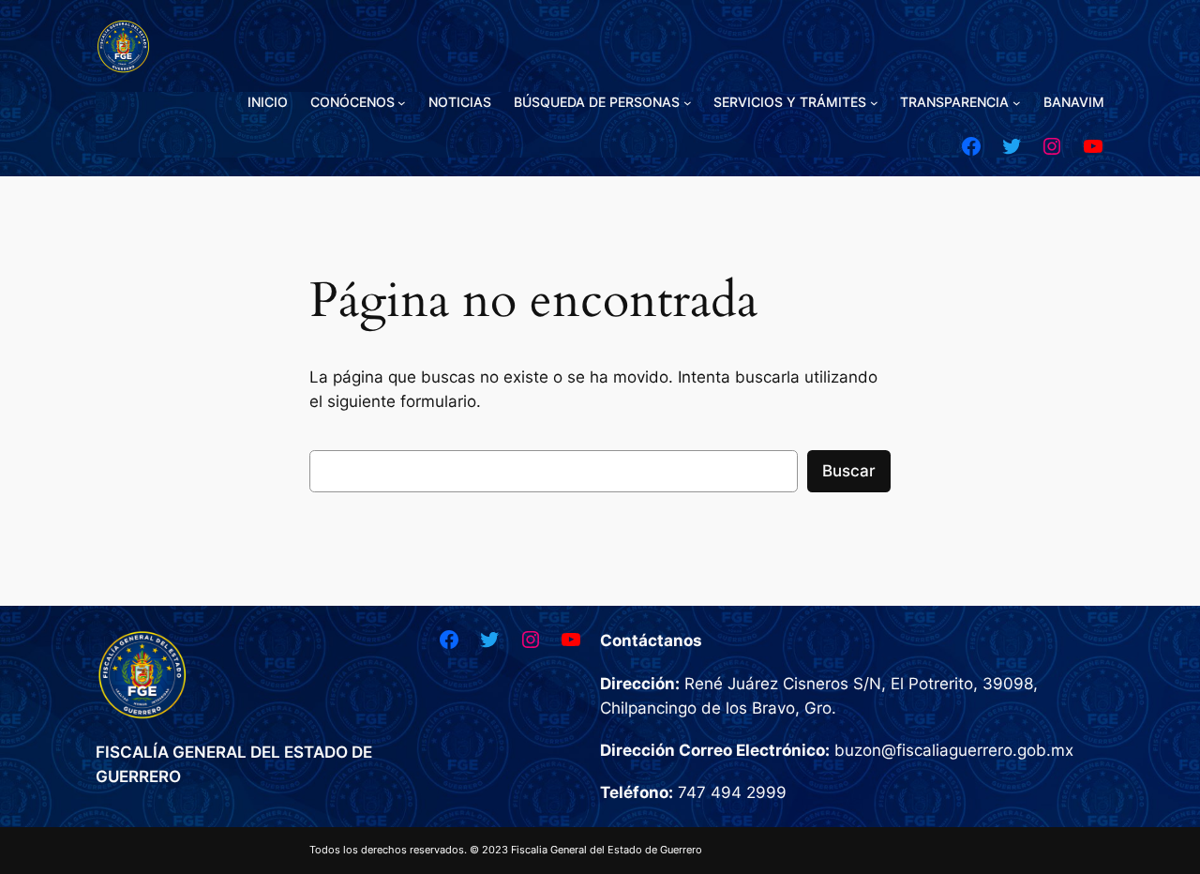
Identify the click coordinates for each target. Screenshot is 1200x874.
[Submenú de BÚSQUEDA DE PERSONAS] (687, 102)
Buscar (849, 470)
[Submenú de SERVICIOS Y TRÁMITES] (874, 102)
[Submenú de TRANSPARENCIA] (1016, 102)
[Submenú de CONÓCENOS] (402, 102)
